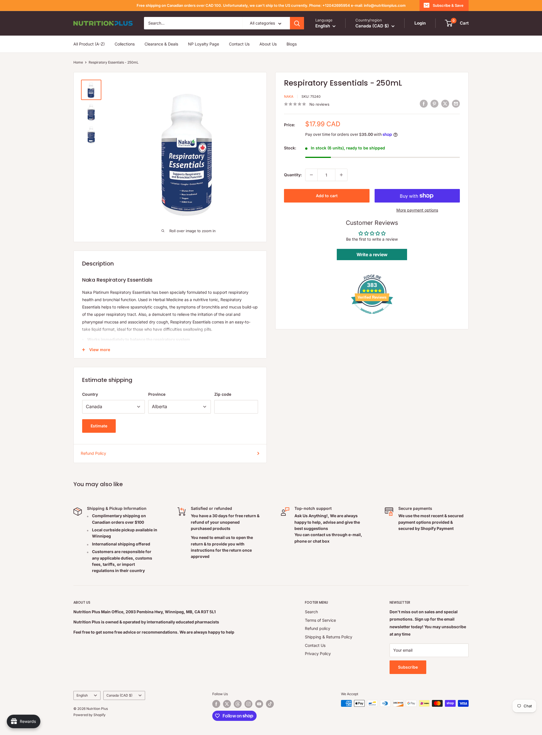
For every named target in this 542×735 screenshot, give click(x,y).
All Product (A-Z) (89, 44)
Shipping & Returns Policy (328, 636)
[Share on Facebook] (424, 103)
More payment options (417, 210)
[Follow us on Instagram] (248, 704)
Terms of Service (320, 620)
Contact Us (239, 44)
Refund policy (317, 628)
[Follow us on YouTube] (259, 704)
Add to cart (327, 195)
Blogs (292, 44)
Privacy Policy (318, 653)
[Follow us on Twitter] (227, 704)
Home (78, 62)
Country (90, 394)
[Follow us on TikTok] (270, 704)
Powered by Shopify (89, 715)
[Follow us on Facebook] (216, 704)
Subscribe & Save (448, 5)
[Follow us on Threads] (238, 704)
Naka (288, 96)
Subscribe (408, 667)
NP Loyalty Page (203, 44)
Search (311, 611)
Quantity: (293, 174)
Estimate (99, 425)
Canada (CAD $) (119, 695)
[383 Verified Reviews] (372, 316)
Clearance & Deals (161, 44)
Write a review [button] (372, 254)
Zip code (222, 394)
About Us (268, 44)
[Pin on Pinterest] (434, 103)
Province (156, 394)
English (82, 695)
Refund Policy (93, 453)
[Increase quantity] (341, 175)
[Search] (297, 23)
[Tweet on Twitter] (445, 103)
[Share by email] (456, 103)
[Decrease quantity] (311, 175)
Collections (125, 44)
